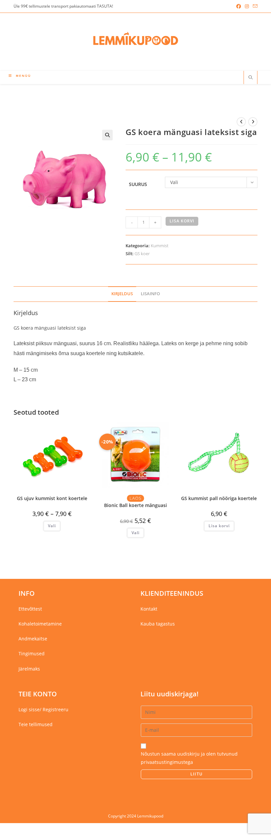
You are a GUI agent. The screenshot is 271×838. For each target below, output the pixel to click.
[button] (107, 135)
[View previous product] (241, 121)
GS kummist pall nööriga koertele (219, 498)
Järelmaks (29, 669)
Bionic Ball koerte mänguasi (135, 505)
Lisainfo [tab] (150, 294)
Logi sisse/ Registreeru (43, 709)
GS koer (142, 253)
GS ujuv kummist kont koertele (52, 498)
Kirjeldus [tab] (122, 294)
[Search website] (250, 77)
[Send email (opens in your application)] (254, 6)
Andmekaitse (33, 638)
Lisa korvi (182, 221)
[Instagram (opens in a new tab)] (247, 6)
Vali (52, 526)
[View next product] (252, 121)
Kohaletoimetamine (40, 624)
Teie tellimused (36, 724)
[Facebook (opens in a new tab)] (238, 6)
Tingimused (32, 653)
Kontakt (148, 609)
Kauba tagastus (157, 624)
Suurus (138, 184)
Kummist (160, 246)
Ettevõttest (30, 609)
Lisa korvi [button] (219, 526)
